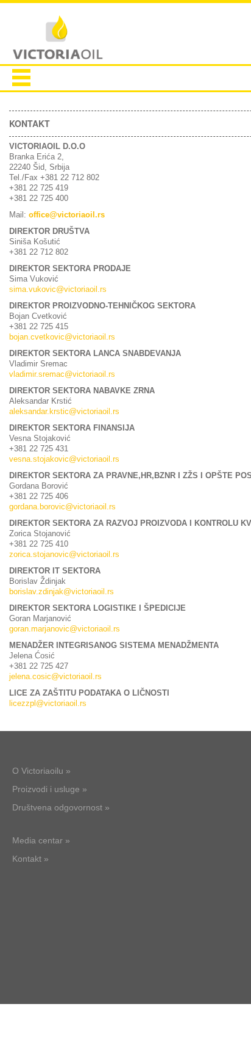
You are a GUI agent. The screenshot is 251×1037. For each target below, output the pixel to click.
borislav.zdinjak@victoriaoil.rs (61, 591)
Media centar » (41, 840)
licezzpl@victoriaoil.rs (48, 703)
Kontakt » (30, 859)
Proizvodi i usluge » (49, 789)
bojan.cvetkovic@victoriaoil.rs (62, 336)
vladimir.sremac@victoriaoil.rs (62, 374)
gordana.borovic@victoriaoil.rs (62, 506)
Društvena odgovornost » (61, 807)
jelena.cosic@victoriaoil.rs (55, 676)
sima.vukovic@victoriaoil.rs (58, 289)
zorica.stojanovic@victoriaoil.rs (64, 554)
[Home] (58, 38)
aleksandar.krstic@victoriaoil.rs (64, 411)
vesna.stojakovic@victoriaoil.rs (64, 459)
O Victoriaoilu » (41, 771)
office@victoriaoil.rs (67, 214)
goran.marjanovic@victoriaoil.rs (64, 628)
